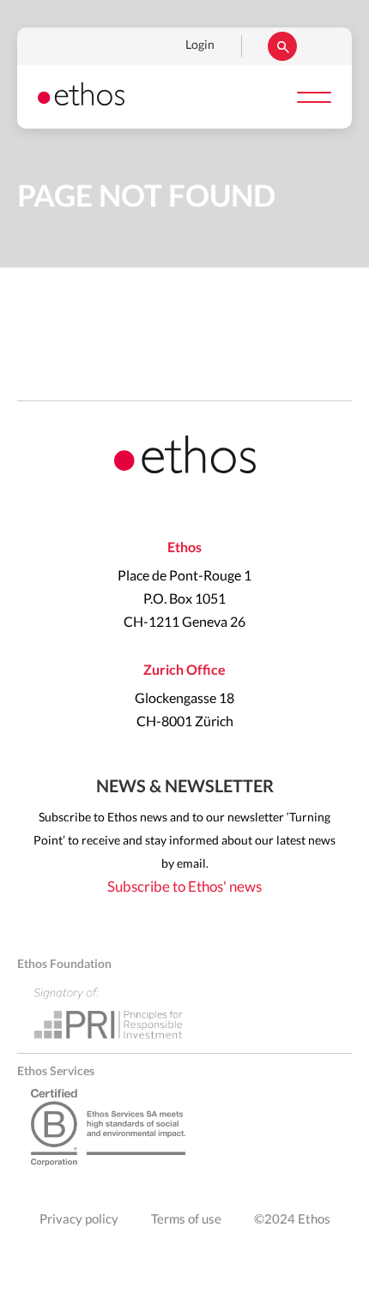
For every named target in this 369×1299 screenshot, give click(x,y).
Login (200, 45)
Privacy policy (78, 1219)
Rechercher (282, 46)
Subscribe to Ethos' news (184, 887)
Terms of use (186, 1219)
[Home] (81, 101)
